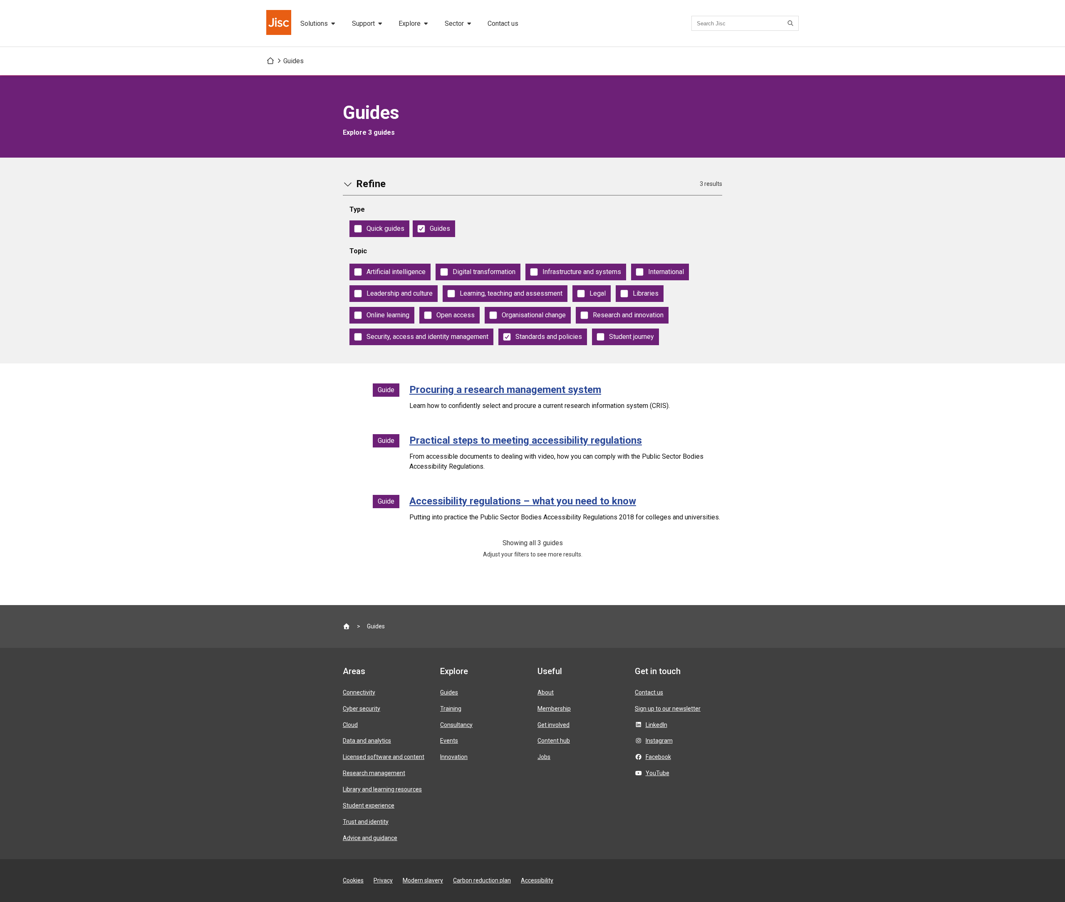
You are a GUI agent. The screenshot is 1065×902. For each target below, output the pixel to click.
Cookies (353, 880)
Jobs (543, 757)
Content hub (553, 740)
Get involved (553, 725)
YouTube (657, 773)
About (545, 692)
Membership (554, 708)
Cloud (350, 725)
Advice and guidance (370, 838)
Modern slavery (423, 880)
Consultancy (456, 725)
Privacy (383, 880)
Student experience (368, 805)
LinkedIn (656, 725)
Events (449, 740)
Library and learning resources (382, 789)
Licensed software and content (383, 757)
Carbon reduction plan (482, 880)
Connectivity (359, 692)
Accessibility (537, 880)
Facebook (658, 757)
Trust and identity (366, 821)
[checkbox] (379, 228)
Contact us (503, 23)
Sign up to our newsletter (668, 708)
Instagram (659, 740)
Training (450, 708)
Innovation (454, 757)
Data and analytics (367, 740)
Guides (293, 61)
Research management (374, 773)
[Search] (791, 23)
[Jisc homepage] (279, 23)
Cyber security (361, 708)
